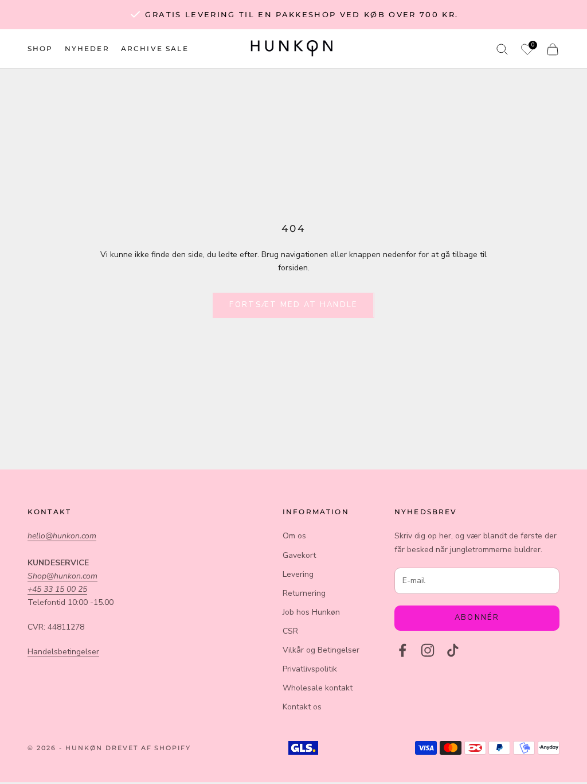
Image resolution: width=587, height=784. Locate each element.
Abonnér (477, 617)
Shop (40, 48)
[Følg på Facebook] (402, 650)
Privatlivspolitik (310, 668)
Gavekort (299, 555)
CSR (290, 631)
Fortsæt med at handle (293, 305)
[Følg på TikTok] (453, 650)
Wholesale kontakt (318, 687)
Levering (298, 574)
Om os (294, 535)
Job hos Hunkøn (311, 612)
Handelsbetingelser (63, 651)
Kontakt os (302, 706)
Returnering (304, 593)
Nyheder (87, 48)
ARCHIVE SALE (155, 48)
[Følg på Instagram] (428, 650)
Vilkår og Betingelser (321, 650)
